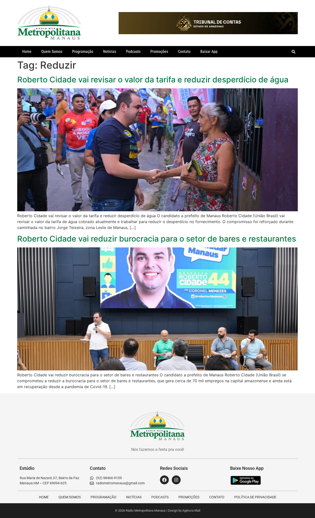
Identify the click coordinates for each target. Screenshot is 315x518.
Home (27, 51)
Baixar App (209, 51)
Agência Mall (191, 510)
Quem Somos (51, 51)
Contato (184, 51)
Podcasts (133, 51)
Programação (82, 51)
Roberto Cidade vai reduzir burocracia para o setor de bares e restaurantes (156, 239)
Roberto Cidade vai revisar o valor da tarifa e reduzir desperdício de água (152, 79)
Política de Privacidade (255, 497)
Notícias (109, 51)
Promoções (159, 51)
